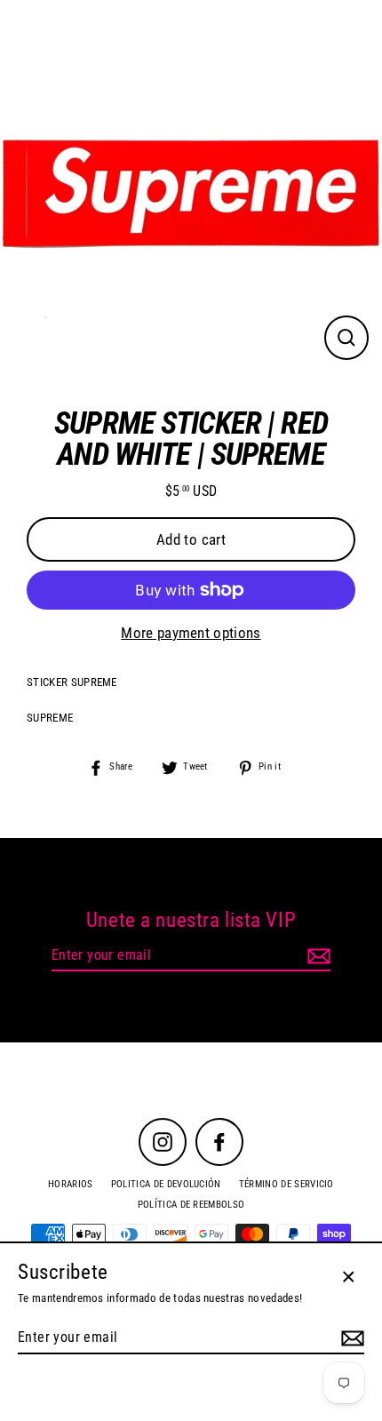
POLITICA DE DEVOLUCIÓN (166, 1184)
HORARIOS (70, 1184)
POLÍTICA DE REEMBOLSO (191, 1204)
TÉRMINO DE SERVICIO (286, 1184)
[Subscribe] (316, 956)
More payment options (190, 633)
